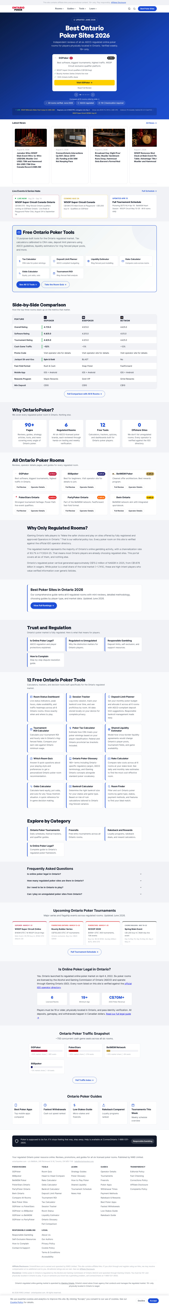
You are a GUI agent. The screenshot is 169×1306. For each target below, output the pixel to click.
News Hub (76, 1193)
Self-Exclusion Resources (24, 1239)
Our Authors (47, 1239)
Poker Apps (106, 1184)
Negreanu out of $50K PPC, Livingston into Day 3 (73, 110)
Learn (92, 9)
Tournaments (107, 1176)
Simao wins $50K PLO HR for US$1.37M (105, 110)
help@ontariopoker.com (84, 1161)
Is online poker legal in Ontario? (44, 874)
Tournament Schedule (81, 1189)
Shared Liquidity (78, 1184)
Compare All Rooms (21, 1197)
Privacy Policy (48, 1243)
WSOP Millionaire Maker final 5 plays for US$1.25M (38, 110)
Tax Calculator (48, 1202)
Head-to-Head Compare (53, 1176)
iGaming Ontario (67, 1283)
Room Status (48, 1211)
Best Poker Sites (147, 9)
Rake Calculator (49, 1180)
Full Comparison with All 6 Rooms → (84, 394)
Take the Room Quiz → (55, 284)
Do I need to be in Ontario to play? (45, 887)
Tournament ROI (49, 1197)
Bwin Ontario (18, 1193)
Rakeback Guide (108, 1215)
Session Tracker (49, 1206)
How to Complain (20, 1243)
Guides (70, 9)
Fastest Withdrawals (110, 1206)
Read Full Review (84, 88)
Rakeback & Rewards (110, 1197)
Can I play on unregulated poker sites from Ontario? (54, 894)
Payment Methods (109, 1193)
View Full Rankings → (44, 605)
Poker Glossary (78, 1176)
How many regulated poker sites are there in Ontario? (55, 880)
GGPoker (16, 1171)
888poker (16, 1176)
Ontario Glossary (49, 1219)
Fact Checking (137, 1176)
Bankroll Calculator (51, 1189)
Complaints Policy (138, 1189)
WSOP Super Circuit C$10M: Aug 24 (84, 113)
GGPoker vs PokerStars (23, 1206)
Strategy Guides (78, 1171)
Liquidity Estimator (50, 1215)
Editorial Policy (137, 1171)
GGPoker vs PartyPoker (23, 1219)
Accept (153, 1300)
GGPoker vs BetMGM (22, 1215)
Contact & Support (21, 1248)
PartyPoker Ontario (21, 1189)
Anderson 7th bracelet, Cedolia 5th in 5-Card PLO (136, 110)
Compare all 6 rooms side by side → (84, 99)
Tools (81, 9)
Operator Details (38, 487)
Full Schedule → (149, 191)
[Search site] (129, 8)
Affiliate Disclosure (118, 2)
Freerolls (105, 1180)
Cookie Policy (48, 1248)
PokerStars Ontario (21, 1184)
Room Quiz (47, 1171)
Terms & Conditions (51, 1252)
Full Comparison (49, 1224)
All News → (151, 123)
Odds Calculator (49, 1184)
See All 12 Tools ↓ (28, 284)
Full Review (21, 487)
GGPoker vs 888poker (22, 1211)
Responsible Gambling (142, 1141)
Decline (141, 1300)
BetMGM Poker (19, 1180)
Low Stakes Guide (109, 1211)
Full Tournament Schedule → (84, 952)
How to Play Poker (80, 1180)
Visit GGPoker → (84, 82)
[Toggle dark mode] (134, 8)
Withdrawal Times (109, 1189)
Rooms (58, 9)
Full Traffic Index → (84, 1080)
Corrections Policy (139, 1180)
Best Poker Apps (108, 1202)
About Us (46, 1235)
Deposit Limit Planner (52, 1193)
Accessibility (47, 1256)
